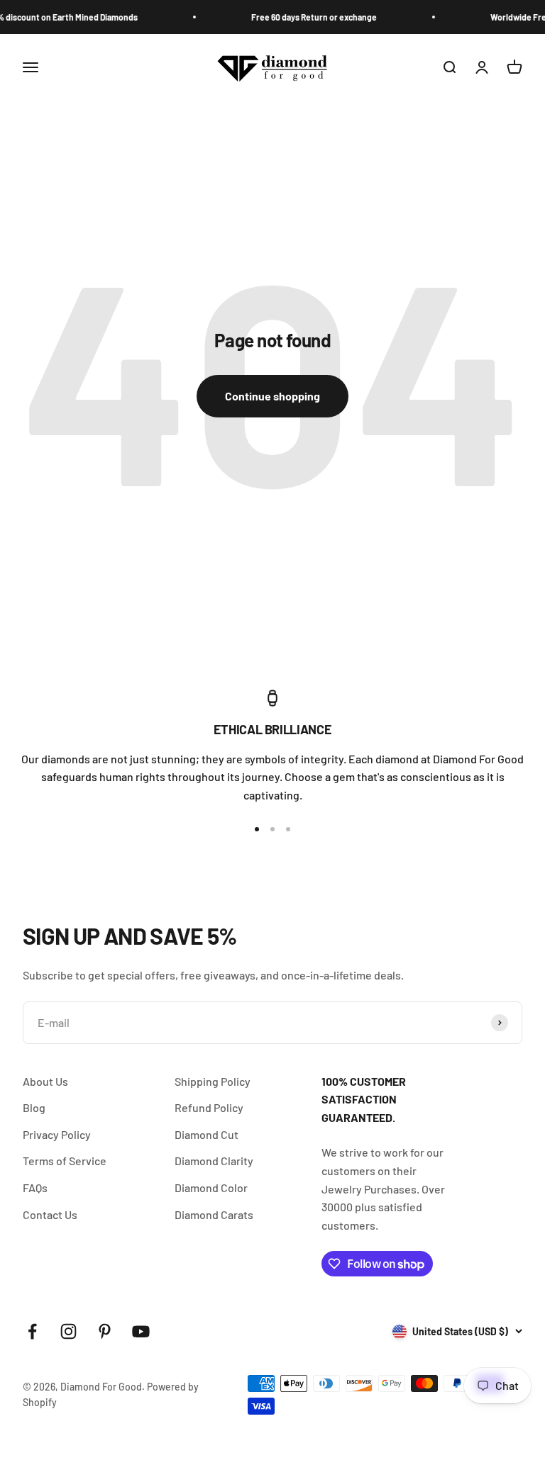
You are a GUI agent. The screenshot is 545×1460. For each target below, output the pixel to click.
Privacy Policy (57, 1134)
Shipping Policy (213, 1081)
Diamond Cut (206, 1134)
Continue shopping (272, 396)
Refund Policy (209, 1107)
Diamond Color (211, 1187)
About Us (45, 1081)
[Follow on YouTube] (140, 1331)
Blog (34, 1107)
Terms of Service (64, 1160)
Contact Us (50, 1214)
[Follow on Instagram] (68, 1331)
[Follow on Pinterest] (104, 1331)
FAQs (35, 1187)
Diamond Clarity (214, 1160)
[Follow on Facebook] (32, 1331)
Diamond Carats (214, 1214)
